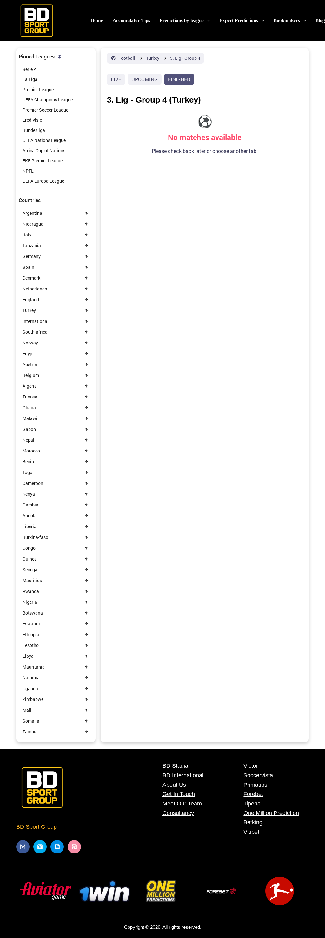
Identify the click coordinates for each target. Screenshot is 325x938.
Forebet (253, 794)
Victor (250, 766)
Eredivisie (32, 120)
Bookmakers (287, 20)
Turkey (152, 58)
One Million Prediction (271, 813)
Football (126, 58)
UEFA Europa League (43, 181)
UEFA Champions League (48, 100)
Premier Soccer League (45, 110)
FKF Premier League (43, 161)
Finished (179, 79)
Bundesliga (34, 130)
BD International (182, 775)
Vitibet (251, 832)
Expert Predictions (238, 20)
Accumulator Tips (131, 20)
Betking (252, 822)
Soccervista (258, 775)
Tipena (252, 803)
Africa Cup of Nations (44, 150)
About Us (174, 785)
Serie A (29, 69)
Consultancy (178, 813)
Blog (320, 20)
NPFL (28, 171)
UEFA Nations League (44, 140)
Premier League (38, 89)
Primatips (255, 785)
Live (116, 79)
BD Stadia (175, 766)
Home (96, 20)
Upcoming (144, 79)
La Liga (30, 79)
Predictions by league (182, 20)
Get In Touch (178, 794)
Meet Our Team (182, 803)
